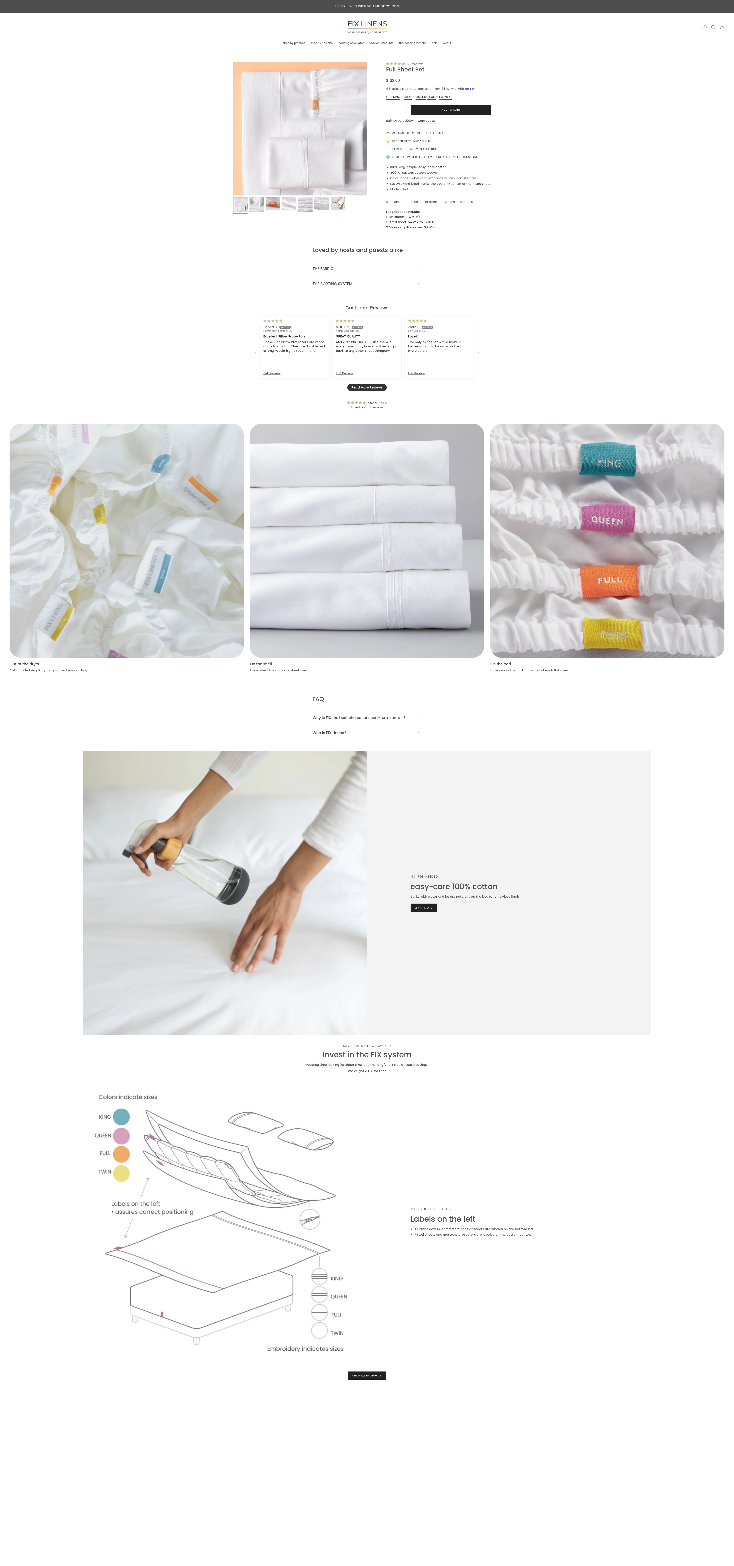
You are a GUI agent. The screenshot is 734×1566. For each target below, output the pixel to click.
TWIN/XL (445, 97)
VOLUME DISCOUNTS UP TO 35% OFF (420, 133)
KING (408, 97)
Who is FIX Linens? (329, 732)
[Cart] (722, 27)
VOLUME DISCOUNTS (383, 6)
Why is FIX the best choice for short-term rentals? (359, 717)
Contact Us (427, 120)
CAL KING (393, 97)
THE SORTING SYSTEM (332, 283)
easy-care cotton (432, 167)
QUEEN (421, 97)
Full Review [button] (271, 373)
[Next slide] (479, 353)
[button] (294, 43)
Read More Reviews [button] (367, 387)
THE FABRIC (323, 268)
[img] (272, 321)
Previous (233, 128)
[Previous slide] (255, 353)
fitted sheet (482, 184)
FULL (431, 97)
